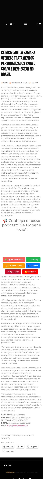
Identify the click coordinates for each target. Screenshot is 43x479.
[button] (25, 24)
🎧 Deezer (33, 266)
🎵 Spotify (33, 259)
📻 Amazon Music (13, 266)
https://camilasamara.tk (17, 426)
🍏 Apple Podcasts (14, 259)
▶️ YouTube (30, 272)
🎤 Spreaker (13, 272)
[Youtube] (40, 24)
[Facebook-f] (37, 24)
